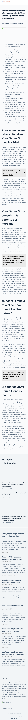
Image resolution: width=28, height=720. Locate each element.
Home (7, 713)
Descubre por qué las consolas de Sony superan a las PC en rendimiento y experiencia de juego (14, 518)
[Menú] (25, 2)
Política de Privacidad (16, 713)
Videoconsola (19, 23)
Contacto (14, 718)
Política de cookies (10, 716)
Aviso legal (20, 716)
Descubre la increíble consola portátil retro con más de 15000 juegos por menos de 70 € (13, 484)
